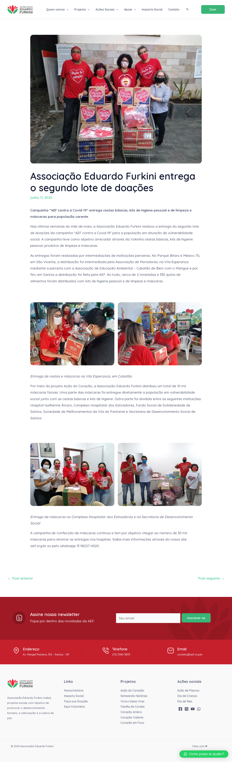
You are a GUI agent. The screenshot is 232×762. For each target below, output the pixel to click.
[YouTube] (193, 709)
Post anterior (20, 578)
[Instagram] (186, 709)
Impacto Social (74, 696)
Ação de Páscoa (188, 690)
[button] (67, 9)
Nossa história (73, 690)
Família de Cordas (133, 706)
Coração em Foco (132, 722)
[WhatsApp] (199, 709)
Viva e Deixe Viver (133, 701)
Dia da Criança (187, 696)
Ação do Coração (132, 690)
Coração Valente (132, 717)
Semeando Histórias (134, 696)
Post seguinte (211, 578)
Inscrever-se (196, 618)
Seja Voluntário (74, 706)
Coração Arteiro (131, 712)
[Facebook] (180, 709)
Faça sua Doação (76, 701)
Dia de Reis (184, 701)
